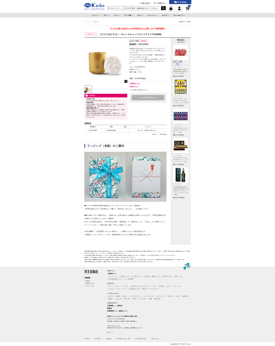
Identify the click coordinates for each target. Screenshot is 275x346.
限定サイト (110, 332)
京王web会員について (115, 279)
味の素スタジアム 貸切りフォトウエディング (144, 289)
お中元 (111, 296)
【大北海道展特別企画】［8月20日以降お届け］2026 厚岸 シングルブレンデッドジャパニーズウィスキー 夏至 (180, 190)
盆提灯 (111, 299)
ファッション (151, 15)
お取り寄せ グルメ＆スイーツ (140, 286)
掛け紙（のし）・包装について (173, 276)
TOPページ (111, 271)
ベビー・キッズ (122, 289)
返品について (134, 86)
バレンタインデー (149, 296)
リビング (164, 15)
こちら (118, 100)
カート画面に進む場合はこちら (138, 89)
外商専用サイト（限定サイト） (117, 311)
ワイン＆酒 (127, 15)
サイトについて (113, 276)
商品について (125, 276)
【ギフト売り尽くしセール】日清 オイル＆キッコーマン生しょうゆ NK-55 (180, 100)
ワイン (154, 286)
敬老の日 (185, 296)
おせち (125, 296)
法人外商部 (97, 338)
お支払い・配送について (152, 276)
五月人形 (127, 299)
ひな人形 (118, 299)
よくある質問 (129, 279)
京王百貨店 (181, 344)
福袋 (150, 299)
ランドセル (142, 299)
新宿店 (88, 280)
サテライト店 (90, 286)
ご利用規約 (108, 338)
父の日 (178, 296)
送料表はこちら (135, 83)
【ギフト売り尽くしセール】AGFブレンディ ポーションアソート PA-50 (180, 159)
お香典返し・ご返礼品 (114, 305)
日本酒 (161, 286)
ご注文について (137, 276)
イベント (95, 15)
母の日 (171, 296)
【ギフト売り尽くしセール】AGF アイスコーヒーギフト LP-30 (180, 130)
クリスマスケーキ (135, 296)
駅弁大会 (157, 299)
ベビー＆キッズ (178, 15)
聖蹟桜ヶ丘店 (90, 283)
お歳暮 (118, 296)
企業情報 (86, 338)
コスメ (139, 15)
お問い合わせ (145, 3)
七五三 (134, 299)
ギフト (106, 15)
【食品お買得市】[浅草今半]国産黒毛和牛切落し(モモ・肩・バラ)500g (180, 71)
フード (116, 15)
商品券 (109, 308)
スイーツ (118, 286)
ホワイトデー (161, 296)
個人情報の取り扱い (141, 338)
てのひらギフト (112, 303)
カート (188, 9)
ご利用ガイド (161, 3)
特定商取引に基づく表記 (123, 338)
